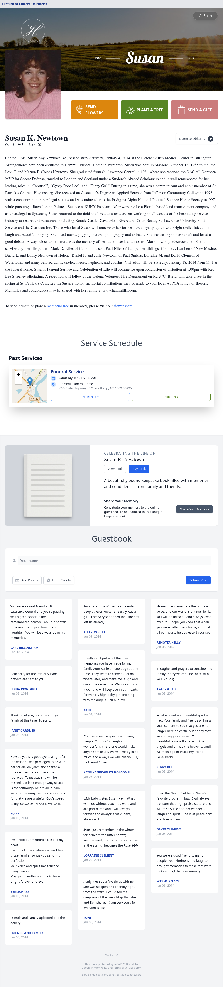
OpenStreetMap (116, 975)
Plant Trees (171, 397)
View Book (115, 469)
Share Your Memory (194, 509)
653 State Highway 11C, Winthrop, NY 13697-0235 (95, 388)
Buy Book (139, 469)
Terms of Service (123, 968)
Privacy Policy (99, 968)
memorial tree (58, 305)
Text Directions (90, 397)
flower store (123, 305)
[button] (30, 381)
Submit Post (198, 580)
